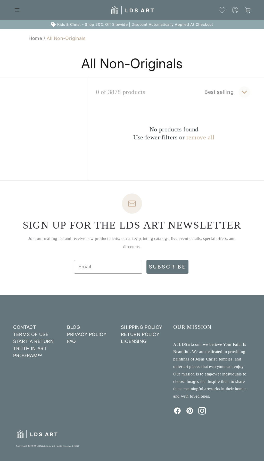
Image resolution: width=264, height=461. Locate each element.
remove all (200, 137)
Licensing (133, 341)
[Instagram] (202, 413)
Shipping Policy (141, 327)
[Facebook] (177, 413)
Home (35, 38)
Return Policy (140, 334)
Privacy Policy (86, 334)
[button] (17, 10)
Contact (24, 327)
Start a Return (33, 341)
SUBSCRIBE (167, 266)
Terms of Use (30, 334)
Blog (73, 327)
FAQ (71, 341)
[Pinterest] (190, 413)
